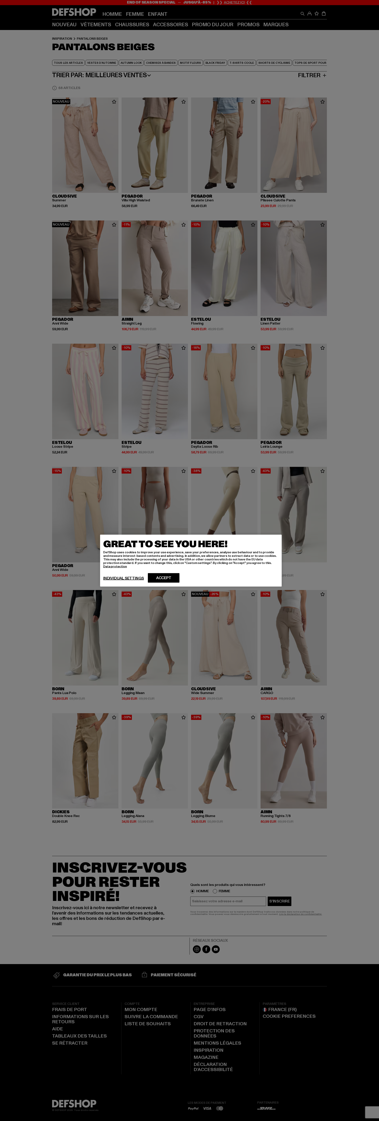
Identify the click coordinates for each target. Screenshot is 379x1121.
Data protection (115, 566)
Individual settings (123, 578)
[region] (191, 560)
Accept (163, 578)
